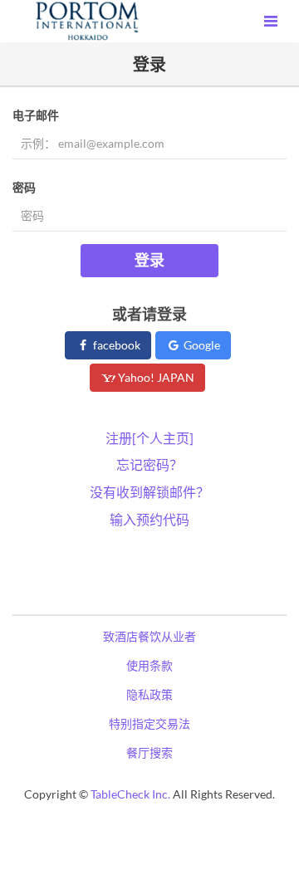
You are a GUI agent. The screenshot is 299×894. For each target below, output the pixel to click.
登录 (149, 260)
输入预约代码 (149, 519)
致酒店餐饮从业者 (149, 636)
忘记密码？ (149, 464)
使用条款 (149, 665)
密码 (24, 187)
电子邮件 (35, 115)
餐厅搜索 (149, 752)
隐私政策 (149, 694)
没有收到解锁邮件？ (149, 492)
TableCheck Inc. (130, 794)
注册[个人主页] (149, 438)
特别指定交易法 (149, 723)
